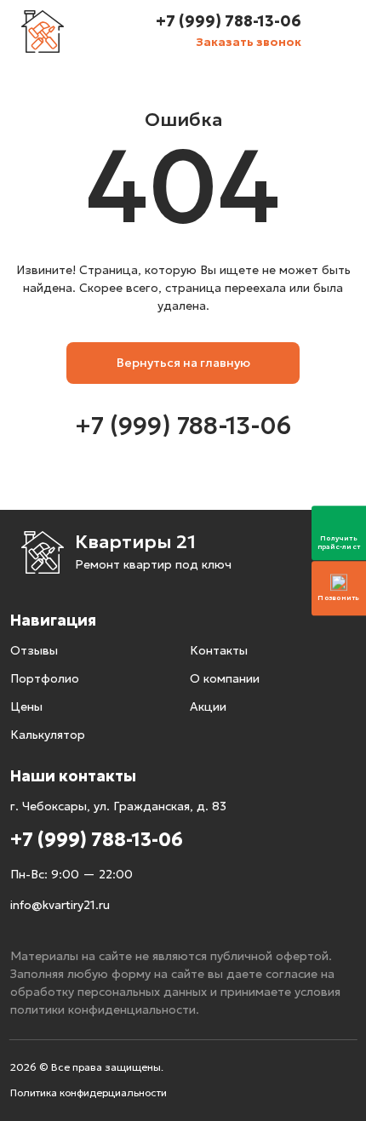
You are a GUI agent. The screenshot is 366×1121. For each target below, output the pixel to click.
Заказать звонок (248, 41)
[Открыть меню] (335, 31)
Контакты (219, 650)
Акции (208, 706)
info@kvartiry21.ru (60, 904)
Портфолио (44, 678)
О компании (225, 678)
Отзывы (34, 650)
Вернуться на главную (183, 362)
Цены (26, 706)
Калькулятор (47, 734)
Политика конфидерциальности (88, 1092)
